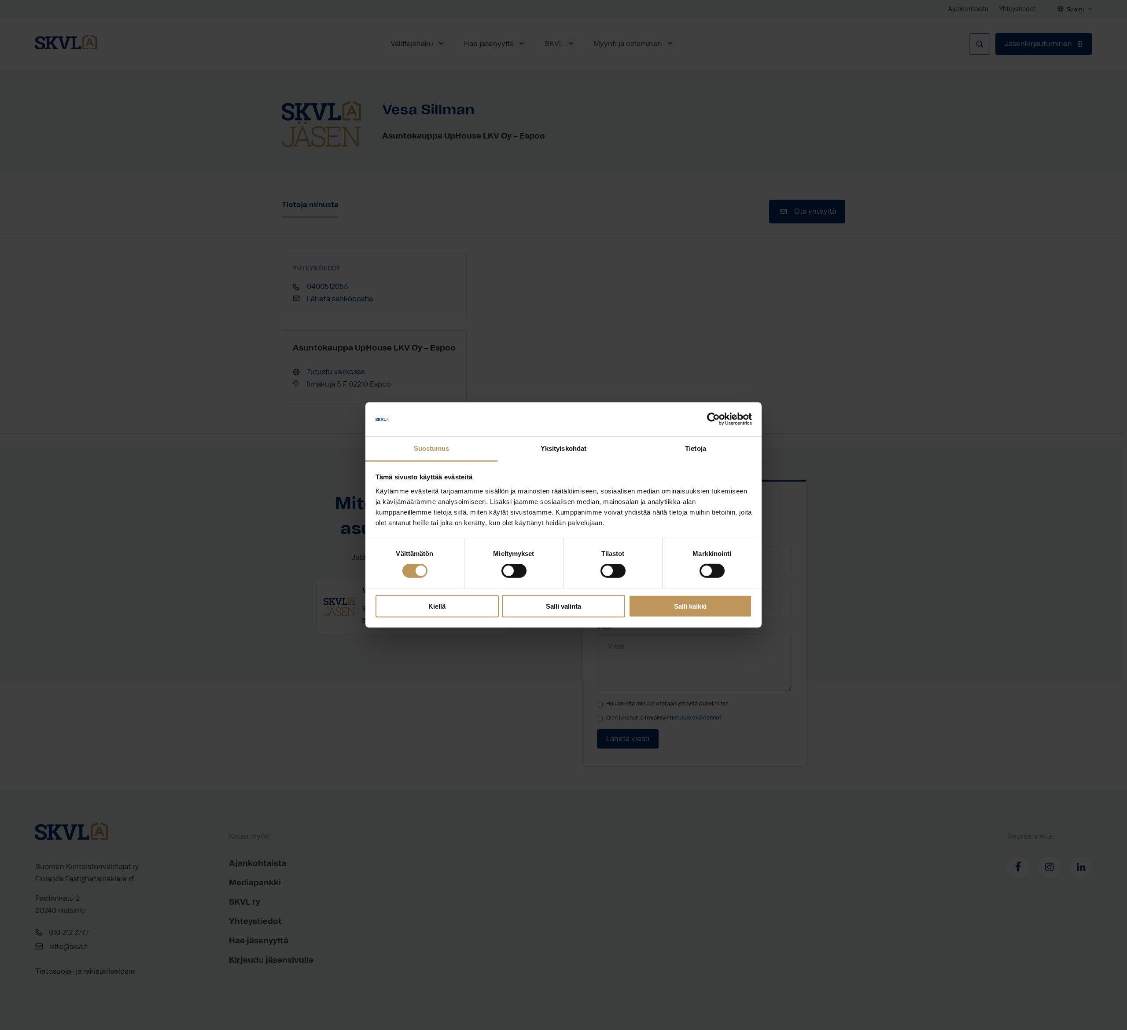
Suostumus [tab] (431, 448)
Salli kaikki (690, 606)
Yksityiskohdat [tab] (563, 448)
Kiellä (437, 606)
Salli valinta (563, 606)
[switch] (514, 571)
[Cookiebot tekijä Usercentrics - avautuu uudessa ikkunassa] (713, 419)
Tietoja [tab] (695, 448)
